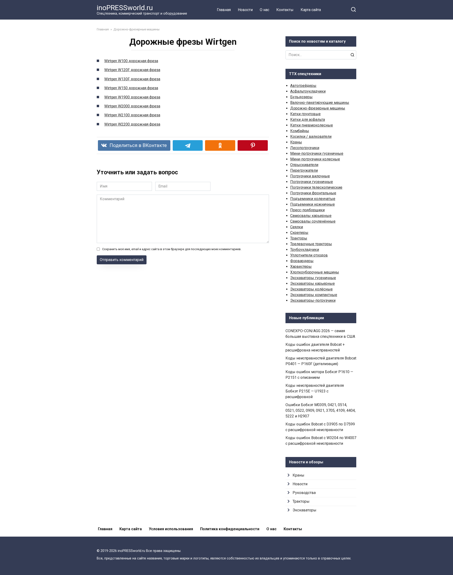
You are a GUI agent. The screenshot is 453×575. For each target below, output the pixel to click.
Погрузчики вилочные (310, 176)
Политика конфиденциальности (229, 529)
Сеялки (296, 227)
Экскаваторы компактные (313, 295)
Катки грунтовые (305, 114)
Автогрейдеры (303, 85)
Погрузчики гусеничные (311, 181)
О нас (264, 10)
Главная (224, 10)
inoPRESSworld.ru (125, 8)
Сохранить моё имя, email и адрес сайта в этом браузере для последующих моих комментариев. (171, 249)
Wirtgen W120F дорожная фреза (132, 70)
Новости (245, 10)
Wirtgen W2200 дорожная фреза (132, 124)
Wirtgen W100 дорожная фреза (131, 61)
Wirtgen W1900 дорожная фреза (132, 97)
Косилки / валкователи (310, 136)
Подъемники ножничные (312, 204)
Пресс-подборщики (307, 210)
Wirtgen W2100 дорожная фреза (132, 115)
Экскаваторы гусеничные (313, 278)
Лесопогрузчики (304, 148)
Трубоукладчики (304, 249)
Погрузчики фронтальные (313, 193)
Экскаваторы (304, 510)
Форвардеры (302, 261)
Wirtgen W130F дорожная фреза (132, 79)
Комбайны (299, 131)
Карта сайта (311, 10)
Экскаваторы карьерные (312, 283)
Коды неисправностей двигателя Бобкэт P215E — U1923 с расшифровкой (314, 391)
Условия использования (171, 529)
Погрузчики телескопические (316, 187)
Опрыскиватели (304, 165)
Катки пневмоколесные (311, 125)
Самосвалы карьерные (310, 215)
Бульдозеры (301, 97)
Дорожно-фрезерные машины (317, 108)
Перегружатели (304, 170)
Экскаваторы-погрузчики (313, 300)
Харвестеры (301, 266)
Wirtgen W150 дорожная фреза (131, 88)
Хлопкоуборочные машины (314, 272)
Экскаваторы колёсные (311, 289)
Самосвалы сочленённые (313, 221)
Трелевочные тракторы (311, 244)
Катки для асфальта (307, 119)
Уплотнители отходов (309, 255)
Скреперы (299, 232)
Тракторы (298, 238)
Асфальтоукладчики (308, 91)
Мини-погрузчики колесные (315, 159)
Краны (296, 142)
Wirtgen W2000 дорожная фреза (132, 106)
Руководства (304, 492)
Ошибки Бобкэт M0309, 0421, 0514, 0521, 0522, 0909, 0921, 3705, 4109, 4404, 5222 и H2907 (320, 410)
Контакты (285, 10)
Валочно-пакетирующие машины (319, 102)
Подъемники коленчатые (312, 198)
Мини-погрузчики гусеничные (316, 153)
